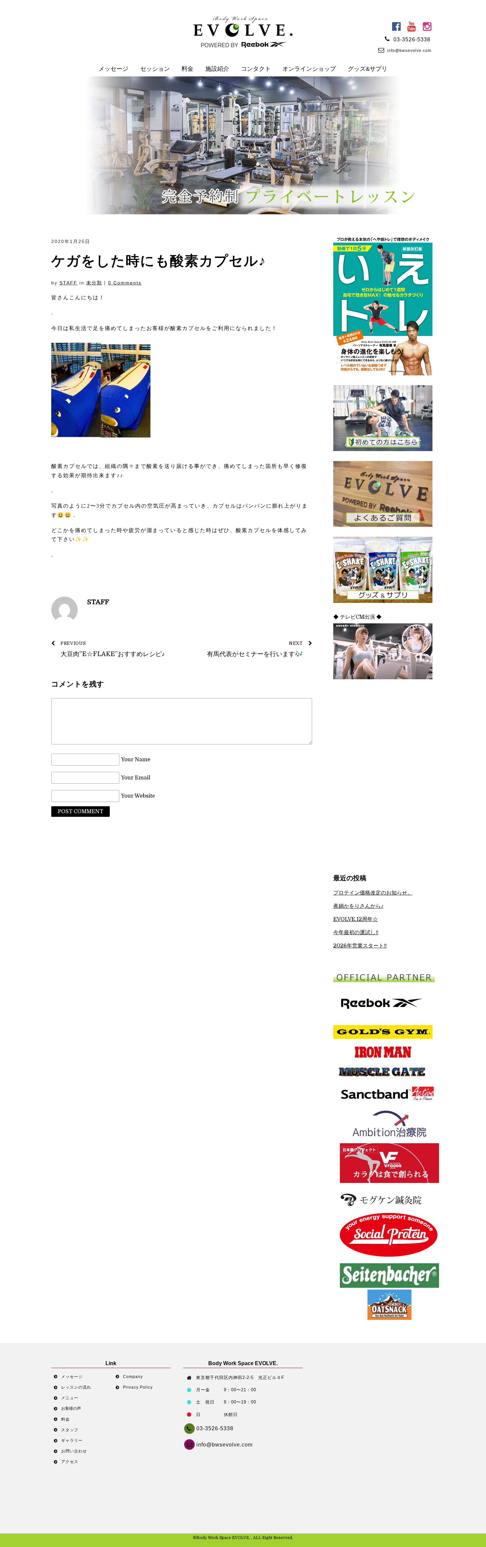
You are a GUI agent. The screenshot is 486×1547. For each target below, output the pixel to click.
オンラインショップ (309, 68)
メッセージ (113, 68)
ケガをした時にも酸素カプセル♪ (158, 261)
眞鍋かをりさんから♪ (358, 906)
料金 (187, 68)
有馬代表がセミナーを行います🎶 (255, 649)
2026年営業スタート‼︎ (360, 946)
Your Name (135, 760)
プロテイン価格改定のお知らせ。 (373, 893)
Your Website (138, 796)
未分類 (94, 282)
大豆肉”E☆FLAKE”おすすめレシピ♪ (113, 649)
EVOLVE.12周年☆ (355, 919)
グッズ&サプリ (367, 68)
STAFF (68, 282)
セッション (155, 68)
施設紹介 (217, 68)
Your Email (135, 778)
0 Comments (125, 282)
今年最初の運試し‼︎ (356, 933)
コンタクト (256, 68)
